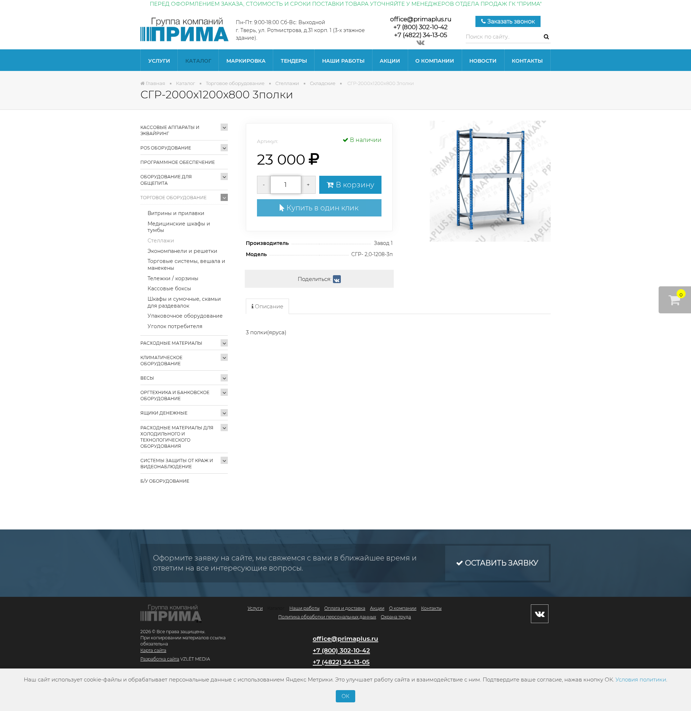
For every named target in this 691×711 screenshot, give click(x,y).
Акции (390, 61)
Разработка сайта (159, 659)
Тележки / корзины (173, 278)
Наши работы (343, 61)
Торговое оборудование (173, 197)
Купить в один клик (321, 208)
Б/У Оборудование (164, 481)
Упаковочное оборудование (185, 316)
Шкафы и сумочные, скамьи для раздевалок (184, 302)
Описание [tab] (268, 306)
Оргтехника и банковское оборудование (174, 395)
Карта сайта (153, 650)
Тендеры (294, 61)
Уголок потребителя (175, 326)
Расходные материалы (171, 343)
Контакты (527, 61)
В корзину (354, 184)
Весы (147, 378)
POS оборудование (165, 148)
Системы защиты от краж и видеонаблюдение (176, 463)
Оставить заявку (500, 563)
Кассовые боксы (169, 288)
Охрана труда (396, 617)
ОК (345, 696)
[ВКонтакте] (337, 279)
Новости (483, 61)
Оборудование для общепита (166, 179)
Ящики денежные (164, 413)
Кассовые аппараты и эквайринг (169, 130)
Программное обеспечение (177, 162)
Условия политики (640, 679)
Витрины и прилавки (176, 213)
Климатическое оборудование (161, 360)
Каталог (198, 61)
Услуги (159, 61)
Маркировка (246, 61)
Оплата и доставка (344, 608)
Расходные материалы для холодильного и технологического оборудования (176, 437)
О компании (434, 61)
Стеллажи (161, 240)
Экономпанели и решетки (182, 251)
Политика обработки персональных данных (327, 617)
